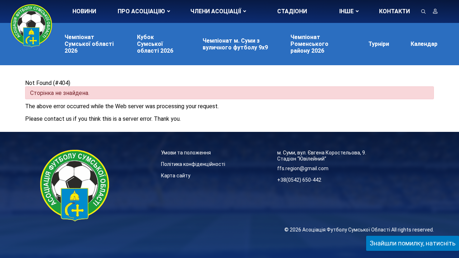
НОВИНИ (84, 11)
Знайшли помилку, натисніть (412, 243)
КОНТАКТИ (394, 11)
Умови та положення (186, 153)
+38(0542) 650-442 (299, 180)
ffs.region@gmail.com (302, 168)
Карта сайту (175, 175)
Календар (424, 43)
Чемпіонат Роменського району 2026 (309, 44)
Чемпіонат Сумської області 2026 (89, 44)
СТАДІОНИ (292, 11)
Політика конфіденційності (193, 164)
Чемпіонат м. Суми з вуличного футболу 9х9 (235, 44)
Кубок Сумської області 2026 (155, 44)
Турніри (378, 43)
